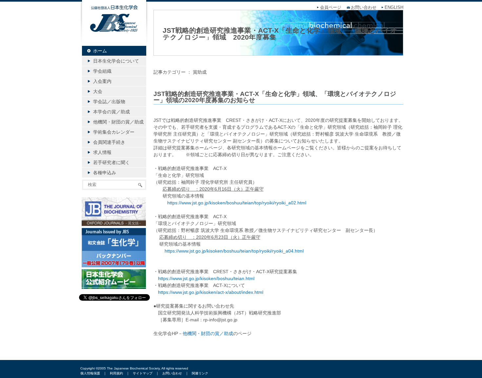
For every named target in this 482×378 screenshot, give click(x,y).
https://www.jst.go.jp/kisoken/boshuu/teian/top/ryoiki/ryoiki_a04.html (234, 251)
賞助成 (200, 72)
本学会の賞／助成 (111, 111)
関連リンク (200, 373)
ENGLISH (394, 7)
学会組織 (102, 71)
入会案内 (102, 81)
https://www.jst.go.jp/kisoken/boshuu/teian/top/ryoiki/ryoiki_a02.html (236, 202)
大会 (97, 91)
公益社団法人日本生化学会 (114, 27)
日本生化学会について (116, 61)
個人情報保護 (90, 373)
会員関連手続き (109, 142)
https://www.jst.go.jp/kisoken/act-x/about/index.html (210, 292)
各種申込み (104, 172)
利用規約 (116, 373)
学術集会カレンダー (113, 132)
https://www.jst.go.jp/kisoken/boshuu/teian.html (206, 278)
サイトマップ (142, 373)
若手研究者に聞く (111, 162)
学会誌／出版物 (109, 101)
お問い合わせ (363, 7)
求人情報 (102, 152)
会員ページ (330, 7)
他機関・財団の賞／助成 (208, 333)
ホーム (100, 50)
